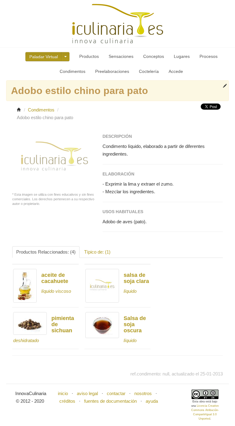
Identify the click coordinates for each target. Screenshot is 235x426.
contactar (116, 393)
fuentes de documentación (110, 401)
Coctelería (149, 71)
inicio (63, 393)
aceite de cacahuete (54, 278)
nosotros (143, 393)
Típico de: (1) (97, 251)
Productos (89, 56)
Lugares (182, 56)
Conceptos (153, 56)
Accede (176, 71)
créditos (67, 401)
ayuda (152, 401)
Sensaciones (121, 56)
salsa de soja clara (136, 278)
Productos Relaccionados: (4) (46, 251)
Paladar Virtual (43, 56)
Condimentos (72, 71)
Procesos (209, 56)
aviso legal (87, 393)
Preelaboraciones (112, 71)
